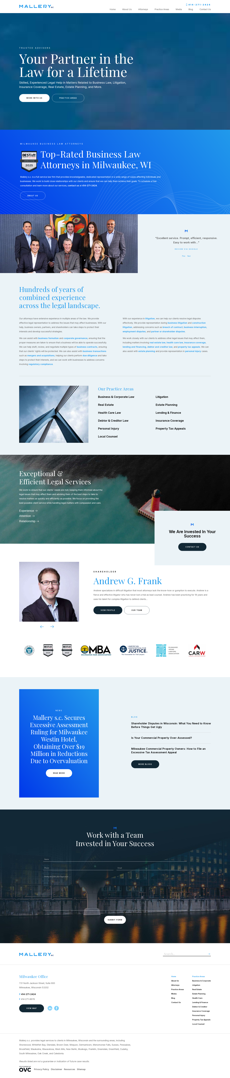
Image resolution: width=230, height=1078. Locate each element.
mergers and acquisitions (41, 355)
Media (179, 9)
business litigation (177, 323)
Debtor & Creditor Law (113, 420)
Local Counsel (108, 436)
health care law (175, 342)
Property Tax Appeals (171, 428)
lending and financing (134, 347)
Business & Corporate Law (116, 397)
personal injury (193, 351)
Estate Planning (166, 405)
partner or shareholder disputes (168, 331)
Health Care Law (109, 412)
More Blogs (145, 764)
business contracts (87, 347)
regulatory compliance (41, 364)
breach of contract (173, 327)
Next (189, 256)
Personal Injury (108, 428)
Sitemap (81, 1069)
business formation (48, 338)
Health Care (197, 998)
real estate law (157, 342)
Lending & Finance (168, 412)
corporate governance (75, 338)
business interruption (195, 327)
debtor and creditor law (159, 347)
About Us (127, 9)
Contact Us (205, 9)
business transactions (94, 351)
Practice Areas (162, 9)
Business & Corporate (201, 981)
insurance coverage (195, 342)
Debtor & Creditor (199, 1007)
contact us (73, 185)
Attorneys (143, 9)
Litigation (162, 397)
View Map (31, 1008)
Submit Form (115, 920)
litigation (150, 318)
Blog (190, 9)
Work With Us (34, 98)
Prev (183, 256)
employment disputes (134, 331)
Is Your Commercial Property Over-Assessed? (161, 737)
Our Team (136, 608)
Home (113, 9)
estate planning (146, 351)
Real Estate (106, 405)
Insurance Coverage (170, 420)
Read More (59, 773)
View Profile (108, 608)
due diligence (90, 355)
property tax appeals (189, 347)
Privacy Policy (41, 1069)
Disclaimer (56, 1069)
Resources (69, 1069)
